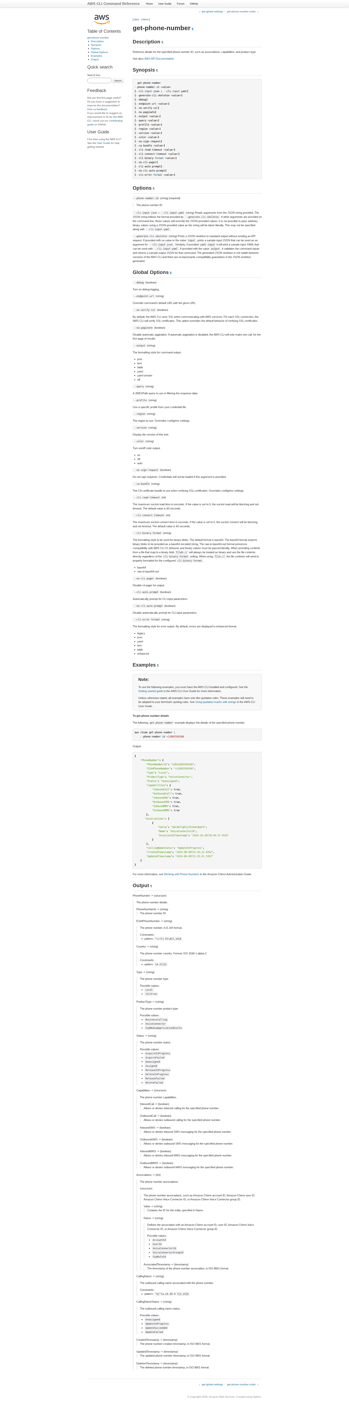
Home (149, 3)
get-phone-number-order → (243, 11)
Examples (96, 55)
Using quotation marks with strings (215, 701)
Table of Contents (104, 31)
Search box (93, 75)
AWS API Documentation (159, 58)
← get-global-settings (210, 11)
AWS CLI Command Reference (113, 4)
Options (95, 48)
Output (95, 59)
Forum (180, 3)
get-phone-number (98, 37)
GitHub (194, 3)
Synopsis (96, 44)
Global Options (99, 52)
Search (118, 80)
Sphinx (257, 1396)
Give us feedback (97, 109)
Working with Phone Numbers (181, 874)
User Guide (164, 3)
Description (97, 41)
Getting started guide (150, 691)
